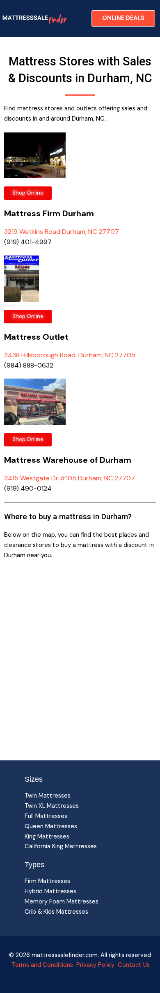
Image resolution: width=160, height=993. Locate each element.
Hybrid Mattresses (50, 891)
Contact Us (133, 965)
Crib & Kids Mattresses (56, 912)
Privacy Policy (95, 965)
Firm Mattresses (47, 881)
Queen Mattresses (51, 826)
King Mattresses (47, 837)
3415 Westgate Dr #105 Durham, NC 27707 (69, 478)
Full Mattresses (46, 816)
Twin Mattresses (48, 796)
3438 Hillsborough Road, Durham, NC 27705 (69, 355)
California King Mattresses (61, 846)
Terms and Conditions (42, 965)
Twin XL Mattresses (52, 806)
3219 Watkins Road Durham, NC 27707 (61, 231)
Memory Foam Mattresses (61, 902)
